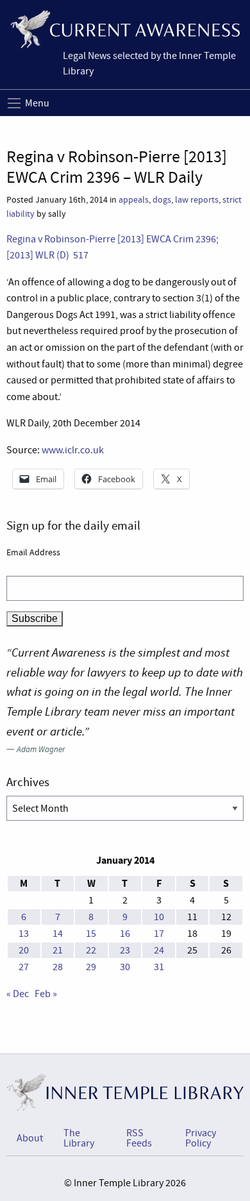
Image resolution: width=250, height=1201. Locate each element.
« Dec (17, 993)
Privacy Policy (200, 1138)
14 (58, 933)
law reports (197, 200)
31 (159, 967)
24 (159, 950)
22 (91, 950)
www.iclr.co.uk (73, 450)
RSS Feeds (139, 1138)
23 (125, 950)
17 (159, 933)
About (30, 1138)
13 (24, 933)
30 (125, 967)
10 (159, 917)
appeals (134, 200)
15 (91, 933)
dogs (162, 200)
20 (24, 950)
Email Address (33, 552)
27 (24, 967)
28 (58, 967)
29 (91, 967)
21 (58, 950)
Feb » (46, 993)
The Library (78, 1138)
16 (125, 933)
